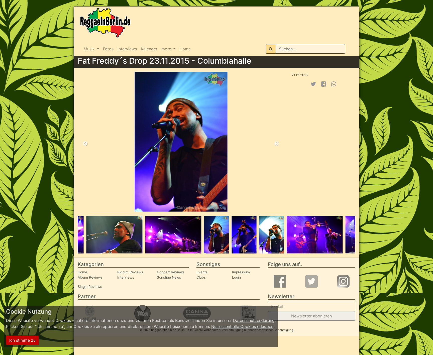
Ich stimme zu (22, 340)
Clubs (201, 277)
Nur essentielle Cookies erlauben (242, 326)
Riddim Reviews (130, 272)
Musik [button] (90, 48)
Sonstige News (169, 277)
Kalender (149, 48)
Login (236, 277)
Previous (85, 143)
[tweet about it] (313, 84)
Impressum (241, 272)
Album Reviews (90, 277)
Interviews (127, 48)
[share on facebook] (323, 84)
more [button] (166, 48)
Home (185, 48)
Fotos (108, 48)
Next (276, 143)
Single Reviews (90, 287)
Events (201, 272)
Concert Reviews (170, 272)
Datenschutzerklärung (254, 320)
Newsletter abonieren (311, 315)
